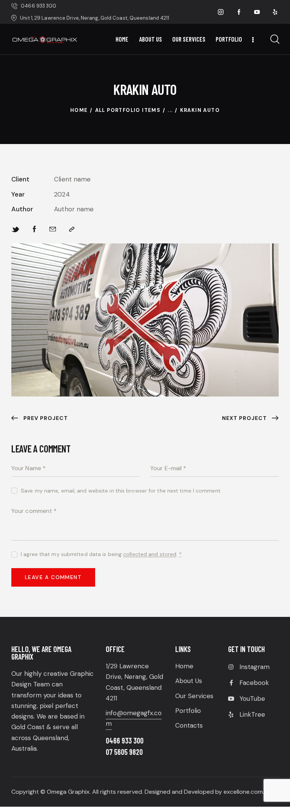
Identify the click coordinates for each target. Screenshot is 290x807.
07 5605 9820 (124, 751)
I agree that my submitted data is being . (101, 554)
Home (79, 110)
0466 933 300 (124, 740)
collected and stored (149, 554)
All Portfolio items (128, 110)
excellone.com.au (247, 792)
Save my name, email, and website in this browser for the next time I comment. (121, 490)
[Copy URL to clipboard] (71, 229)
